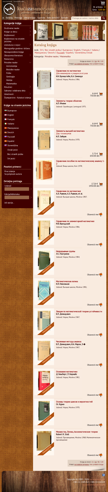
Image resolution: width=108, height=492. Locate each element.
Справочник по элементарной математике (75, 221)
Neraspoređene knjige (14, 52)
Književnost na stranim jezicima (14, 40)
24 (95, 61)
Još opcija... (9, 202)
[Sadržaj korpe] (103, 2)
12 (92, 61)
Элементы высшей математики (70, 131)
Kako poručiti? (53, 17)
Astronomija (11, 66)
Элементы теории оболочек (69, 101)
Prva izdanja (9, 171)
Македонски (40, 52)
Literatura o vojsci (12, 45)
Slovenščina (80, 52)
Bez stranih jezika (53, 50)
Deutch (51, 52)
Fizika (8, 73)
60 (98, 61)
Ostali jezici (12, 149)
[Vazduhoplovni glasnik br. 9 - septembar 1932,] (73, 31)
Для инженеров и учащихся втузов (72, 73)
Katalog (9, 17)
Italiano (95, 50)
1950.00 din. (94, 184)
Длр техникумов (63, 133)
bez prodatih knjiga (96, 64)
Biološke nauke (13, 69)
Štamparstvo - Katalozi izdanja (17, 97)
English (77, 50)
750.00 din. (95, 94)
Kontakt (64, 17)
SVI (41, 50)
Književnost (9, 35)
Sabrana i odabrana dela (14, 90)
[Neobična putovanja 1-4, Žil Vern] (90, 31)
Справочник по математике (68, 70)
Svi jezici (11, 158)
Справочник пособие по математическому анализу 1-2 (80, 162)
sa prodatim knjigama (81, 64)
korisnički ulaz (19, 1)
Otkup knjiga (29, 17)
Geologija (10, 76)
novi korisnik (7, 1)
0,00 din (101, 9)
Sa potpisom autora (13, 174)
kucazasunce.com (97, 479)
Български (67, 50)
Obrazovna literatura (13, 55)
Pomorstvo (9, 59)
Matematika (65, 56)
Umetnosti (9, 94)
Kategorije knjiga (12, 23)
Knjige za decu (10, 31)
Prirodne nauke (51, 56)
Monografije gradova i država (17, 48)
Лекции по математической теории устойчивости (79, 311)
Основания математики (66, 371)
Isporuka (41, 17)
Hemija (9, 80)
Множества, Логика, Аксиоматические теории (77, 431)
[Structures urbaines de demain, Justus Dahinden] (42, 31)
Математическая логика (67, 281)
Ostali (89, 52)
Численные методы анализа (68, 341)
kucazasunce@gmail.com (94, 484)
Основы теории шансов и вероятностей (74, 401)
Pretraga (18, 17)
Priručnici (8, 87)
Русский (60, 52)
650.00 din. (95, 154)
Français (86, 50)
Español (69, 52)
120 (102, 61)
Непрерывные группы (65, 251)
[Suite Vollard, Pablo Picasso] (58, 31)
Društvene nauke (11, 28)
